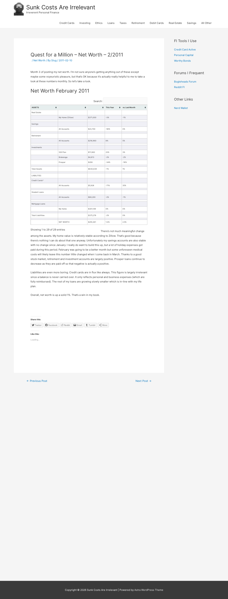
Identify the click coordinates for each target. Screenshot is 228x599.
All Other (206, 23)
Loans (111, 23)
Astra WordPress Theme (148, 589)
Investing (84, 23)
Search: (98, 101)
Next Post (143, 381)
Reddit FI (179, 87)
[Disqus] (89, 431)
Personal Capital (183, 55)
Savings (191, 23)
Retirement (138, 23)
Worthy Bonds (182, 60)
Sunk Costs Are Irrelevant (60, 7)
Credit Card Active (185, 49)
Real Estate (175, 23)
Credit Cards (66, 23)
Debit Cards (157, 23)
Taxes (123, 23)
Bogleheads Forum (185, 81)
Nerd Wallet (181, 108)
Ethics (98, 23)
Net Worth (39, 60)
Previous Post (37, 381)
